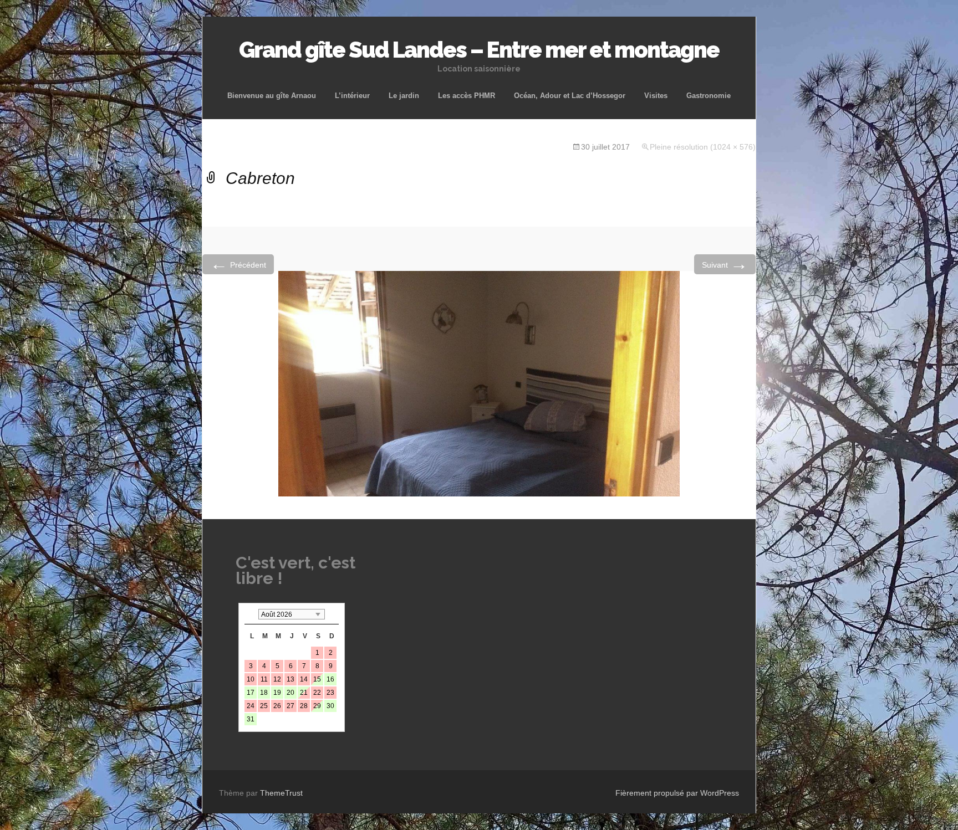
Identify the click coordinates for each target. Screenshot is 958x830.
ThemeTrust (281, 792)
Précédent (238, 264)
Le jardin (404, 95)
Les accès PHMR (466, 95)
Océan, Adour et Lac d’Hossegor (569, 95)
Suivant (725, 264)
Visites (655, 95)
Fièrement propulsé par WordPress (677, 792)
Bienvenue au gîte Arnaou (271, 95)
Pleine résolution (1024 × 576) (703, 146)
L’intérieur (352, 95)
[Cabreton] (479, 383)
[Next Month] (333, 614)
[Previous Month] (250, 614)
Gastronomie (708, 95)
